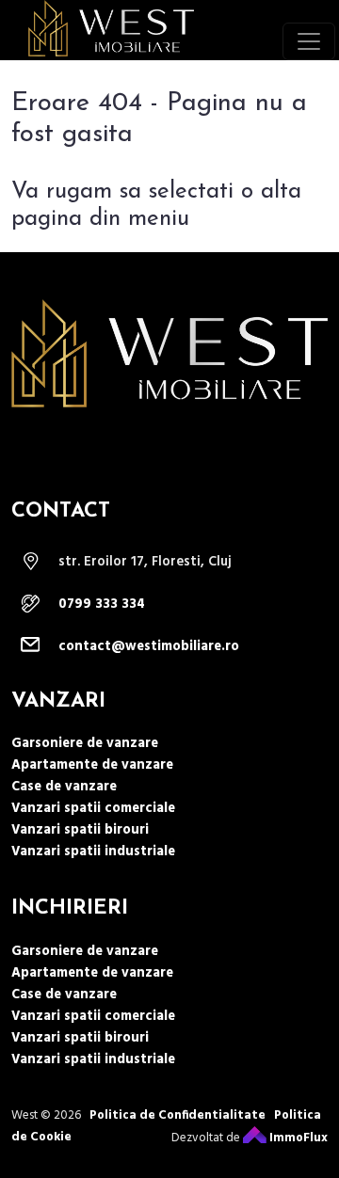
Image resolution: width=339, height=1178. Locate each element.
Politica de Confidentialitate (177, 1115)
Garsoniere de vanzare (84, 744)
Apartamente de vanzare (92, 765)
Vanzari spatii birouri (80, 830)
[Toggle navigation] (308, 41)
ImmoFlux (297, 1138)
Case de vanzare (64, 787)
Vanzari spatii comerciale (93, 809)
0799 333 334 (101, 604)
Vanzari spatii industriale (93, 852)
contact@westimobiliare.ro (148, 647)
